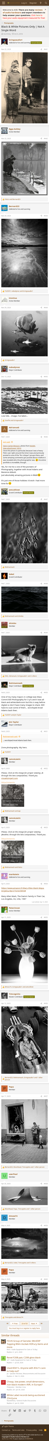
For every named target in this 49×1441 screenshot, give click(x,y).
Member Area (21, 1387)
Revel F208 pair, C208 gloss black (24, 1357)
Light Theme (9, 1426)
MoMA (32, 446)
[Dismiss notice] (45, 9)
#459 (46, 1225)
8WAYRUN (29, 1439)
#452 (46, 768)
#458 (46, 1184)
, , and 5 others (20, 1263)
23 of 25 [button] (25, 1323)
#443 (46, 216)
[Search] (45, 3)
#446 (46, 437)
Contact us (6, 1430)
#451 (46, 731)
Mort (8, 1349)
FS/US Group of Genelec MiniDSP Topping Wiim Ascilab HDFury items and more (27, 1344)
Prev (16, 1323)
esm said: (6, 442)
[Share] (41, 49)
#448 (46, 583)
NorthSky (7, 34)
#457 (46, 1096)
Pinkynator (11, 1387)
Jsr (8, 1373)
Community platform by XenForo (22, 1435)
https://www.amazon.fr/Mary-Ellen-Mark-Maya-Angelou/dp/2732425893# (22, 889)
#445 (46, 377)
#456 (46, 1003)
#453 (46, 827)
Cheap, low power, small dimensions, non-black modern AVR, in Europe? (26, 1383)
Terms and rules (18, 1430)
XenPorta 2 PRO (7, 1439)
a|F (8, 1360)
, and (19, 291)
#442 (46, 138)
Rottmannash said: (10, 736)
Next (33, 1323)
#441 (46, 49)
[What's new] (40, 3)
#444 (46, 307)
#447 (46, 499)
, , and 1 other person (24, 1079)
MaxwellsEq (11, 1401)
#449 (46, 633)
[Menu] (4, 3)
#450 (46, 692)
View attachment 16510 (12, 448)
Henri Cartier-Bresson (11, 446)
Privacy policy (31, 1430)
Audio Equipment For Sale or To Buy (24, 1349)
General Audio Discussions (26, 1401)
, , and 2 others (21, 676)
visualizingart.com (9, 778)
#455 (46, 917)
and (12, 199)
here (38, 15)
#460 (46, 1279)
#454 (46, 884)
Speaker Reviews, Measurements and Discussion (27, 1373)
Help (40, 1430)
